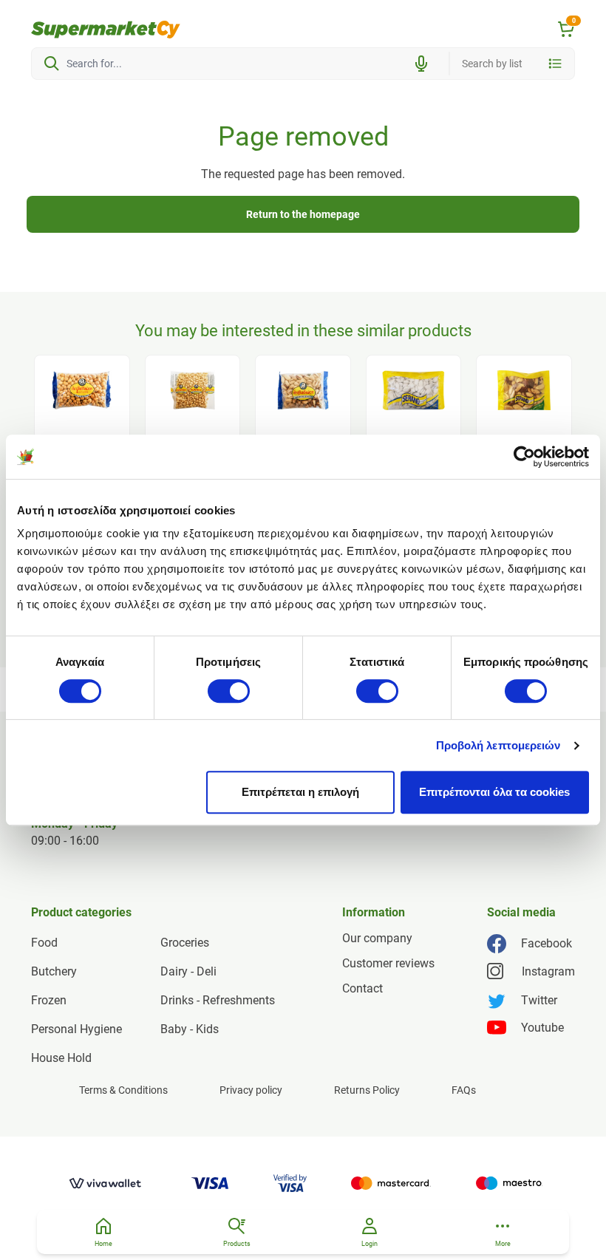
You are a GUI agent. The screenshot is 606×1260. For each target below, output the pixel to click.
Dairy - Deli (188, 971)
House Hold (61, 1058)
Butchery (54, 971)
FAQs (464, 1090)
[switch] (229, 691)
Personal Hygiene (76, 1029)
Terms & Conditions (123, 1090)
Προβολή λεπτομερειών (498, 745)
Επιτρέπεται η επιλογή (300, 792)
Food (44, 943)
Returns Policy (367, 1090)
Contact (362, 988)
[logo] (105, 29)
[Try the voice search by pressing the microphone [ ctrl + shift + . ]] (421, 63)
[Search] (52, 63)
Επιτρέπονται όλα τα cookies (494, 792)
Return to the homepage (303, 214)
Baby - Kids (189, 1029)
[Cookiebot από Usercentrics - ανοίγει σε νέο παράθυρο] (524, 457)
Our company (377, 938)
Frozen (49, 1000)
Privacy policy (250, 1090)
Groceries (184, 943)
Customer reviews (388, 963)
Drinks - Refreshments (217, 1000)
